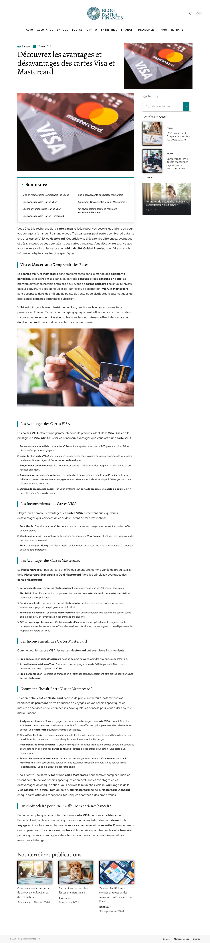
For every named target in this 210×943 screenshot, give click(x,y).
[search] (190, 13)
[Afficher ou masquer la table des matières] (88, 184)
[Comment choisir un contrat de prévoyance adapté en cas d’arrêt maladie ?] (35, 872)
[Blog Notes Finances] (105, 13)
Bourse (169, 153)
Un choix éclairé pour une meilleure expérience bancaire (97, 210)
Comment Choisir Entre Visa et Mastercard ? (102, 201)
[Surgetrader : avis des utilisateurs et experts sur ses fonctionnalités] (152, 161)
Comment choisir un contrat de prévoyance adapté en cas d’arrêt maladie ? (33, 892)
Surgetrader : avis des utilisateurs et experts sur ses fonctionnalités (177, 163)
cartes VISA (37, 238)
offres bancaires (80, 233)
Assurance (23, 902)
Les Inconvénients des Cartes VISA (42, 208)
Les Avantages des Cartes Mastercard (43, 215)
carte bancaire (66, 228)
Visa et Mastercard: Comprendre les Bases (46, 194)
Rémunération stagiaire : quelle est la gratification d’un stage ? (167, 203)
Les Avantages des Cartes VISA (40, 201)
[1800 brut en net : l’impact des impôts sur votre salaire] (152, 133)
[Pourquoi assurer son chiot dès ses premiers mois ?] (76, 872)
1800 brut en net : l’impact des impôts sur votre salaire (178, 136)
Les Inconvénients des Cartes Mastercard (100, 194)
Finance (169, 128)
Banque (104, 906)
